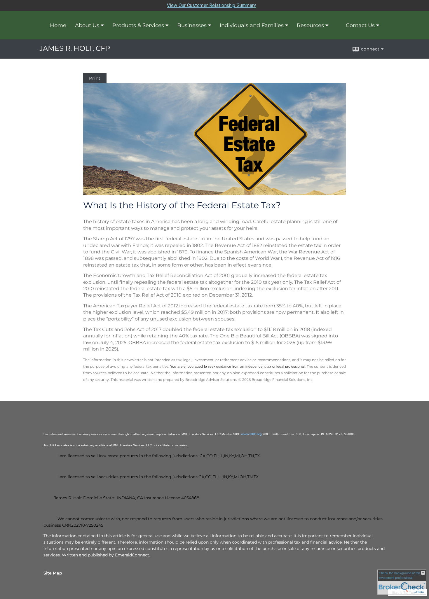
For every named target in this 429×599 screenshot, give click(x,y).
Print (95, 78)
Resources (310, 25)
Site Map (52, 573)
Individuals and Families (252, 25)
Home (58, 25)
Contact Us (360, 25)
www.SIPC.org (251, 434)
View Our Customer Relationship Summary (211, 5)
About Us (87, 25)
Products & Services (138, 25)
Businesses (192, 25)
